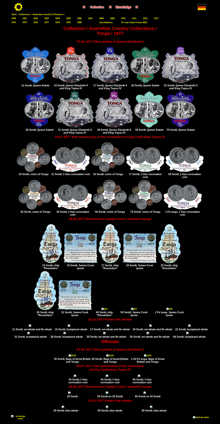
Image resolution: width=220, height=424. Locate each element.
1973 (156, 18)
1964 (57, 18)
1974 (13, 22)
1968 (101, 18)
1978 (57, 22)
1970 (123, 18)
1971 (134, 18)
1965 (68, 18)
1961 (24, 18)
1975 (24, 22)
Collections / (25, 14)
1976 (35, 22)
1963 (46, 18)
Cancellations (106, 22)
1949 (13, 18)
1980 (79, 22)
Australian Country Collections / (48, 14)
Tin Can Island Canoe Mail (134, 22)
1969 (112, 18)
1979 (68, 22)
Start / (14, 14)
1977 (46, 22)
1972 (145, 18)
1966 (79, 18)
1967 (90, 18)
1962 (35, 18)
